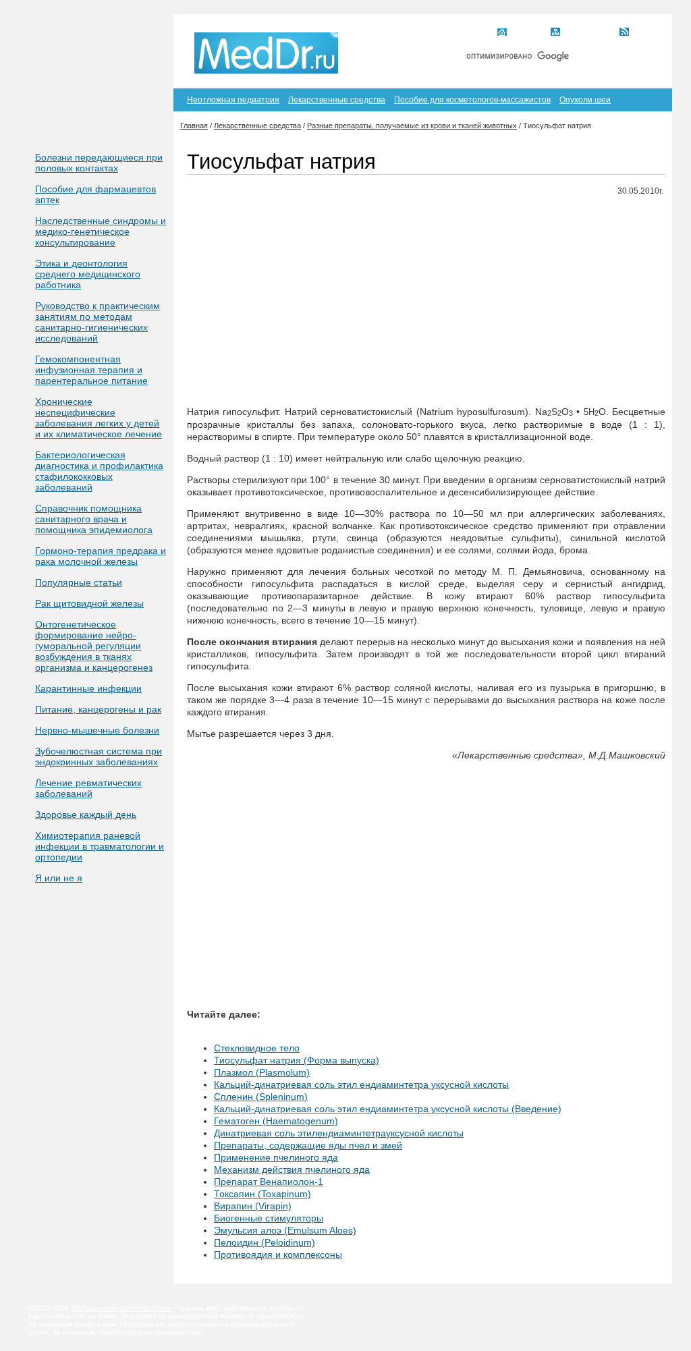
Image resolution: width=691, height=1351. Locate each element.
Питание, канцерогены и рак (98, 709)
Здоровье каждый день (85, 814)
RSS (641, 33)
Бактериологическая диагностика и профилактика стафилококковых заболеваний (99, 471)
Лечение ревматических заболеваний (88, 788)
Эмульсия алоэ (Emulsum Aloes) (285, 1230)
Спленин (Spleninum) (261, 1096)
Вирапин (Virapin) (253, 1206)
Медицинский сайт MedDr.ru (120, 1308)
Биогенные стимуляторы (268, 1218)
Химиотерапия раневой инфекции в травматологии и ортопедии (99, 846)
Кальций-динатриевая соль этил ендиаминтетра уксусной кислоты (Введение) (387, 1108)
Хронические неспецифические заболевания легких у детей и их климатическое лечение (98, 417)
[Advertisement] (426, 301)
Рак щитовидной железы (89, 603)
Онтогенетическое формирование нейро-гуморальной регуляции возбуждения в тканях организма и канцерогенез (94, 646)
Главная (527, 33)
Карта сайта (587, 33)
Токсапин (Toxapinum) (262, 1193)
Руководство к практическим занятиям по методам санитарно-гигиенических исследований (97, 321)
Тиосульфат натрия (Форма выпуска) (296, 1060)
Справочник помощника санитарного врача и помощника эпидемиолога (94, 519)
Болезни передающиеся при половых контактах (99, 162)
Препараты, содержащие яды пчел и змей (308, 1145)
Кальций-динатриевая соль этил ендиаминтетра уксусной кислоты (361, 1084)
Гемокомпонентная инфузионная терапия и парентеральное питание (91, 370)
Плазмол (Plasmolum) (262, 1072)
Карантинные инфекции (88, 688)
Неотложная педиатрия (233, 100)
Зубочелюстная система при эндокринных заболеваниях (98, 756)
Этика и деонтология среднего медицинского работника (87, 274)
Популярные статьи (78, 582)
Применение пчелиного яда (276, 1157)
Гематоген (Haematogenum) (276, 1120)
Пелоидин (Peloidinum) (264, 1242)
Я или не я (58, 878)
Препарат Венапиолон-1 (268, 1181)
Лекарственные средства (336, 100)
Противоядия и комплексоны (278, 1254)
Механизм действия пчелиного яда (292, 1169)
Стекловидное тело (257, 1048)
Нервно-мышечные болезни (97, 730)
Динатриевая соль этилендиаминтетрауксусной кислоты (339, 1133)
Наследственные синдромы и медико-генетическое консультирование (100, 231)
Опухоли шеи (585, 100)
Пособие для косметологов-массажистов (472, 100)
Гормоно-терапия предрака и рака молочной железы (100, 556)
